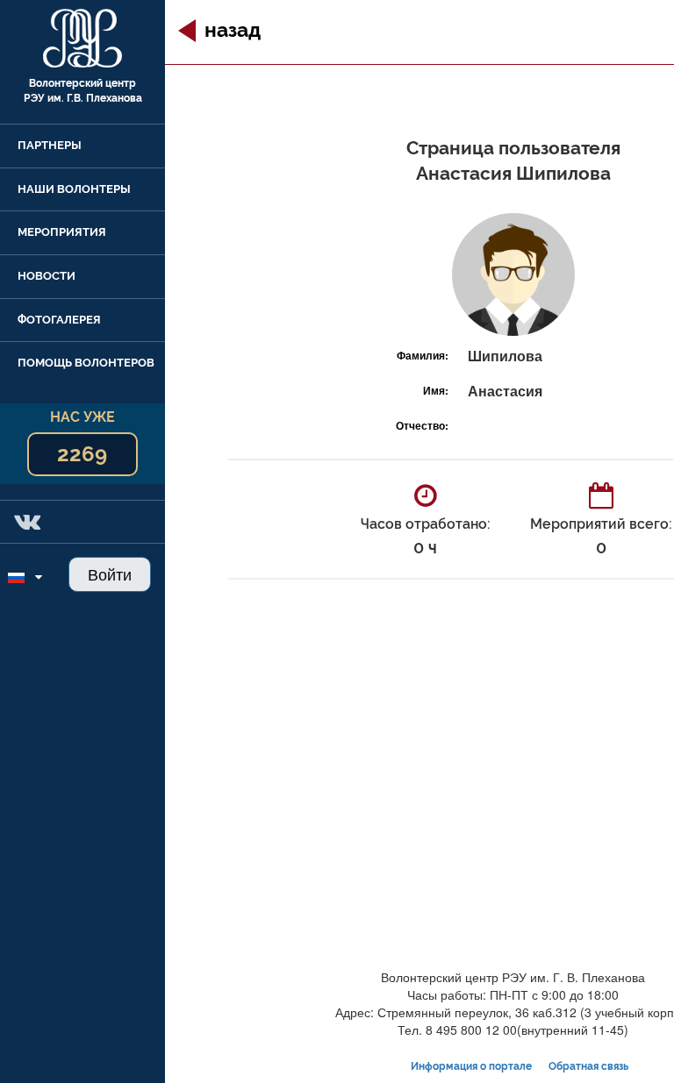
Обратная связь (588, 1066)
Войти (110, 573)
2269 (82, 454)
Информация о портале (471, 1066)
